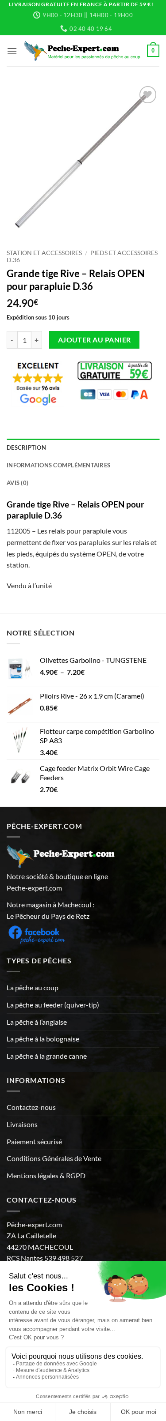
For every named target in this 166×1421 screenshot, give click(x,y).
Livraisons (22, 1124)
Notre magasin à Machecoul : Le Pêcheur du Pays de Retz (50, 910)
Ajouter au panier (94, 340)
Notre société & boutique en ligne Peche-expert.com (57, 882)
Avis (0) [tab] (17, 482)
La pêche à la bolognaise (43, 1038)
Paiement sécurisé (34, 1141)
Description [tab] (26, 447)
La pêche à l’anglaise (37, 1022)
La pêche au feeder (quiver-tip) (53, 1004)
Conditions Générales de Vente (54, 1158)
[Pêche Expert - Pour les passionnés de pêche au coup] (82, 51)
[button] (12, 51)
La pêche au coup (32, 987)
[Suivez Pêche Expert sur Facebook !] (36, 933)
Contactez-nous (31, 1107)
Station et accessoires (44, 252)
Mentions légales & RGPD (46, 1175)
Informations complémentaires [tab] (58, 465)
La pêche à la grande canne (47, 1056)
